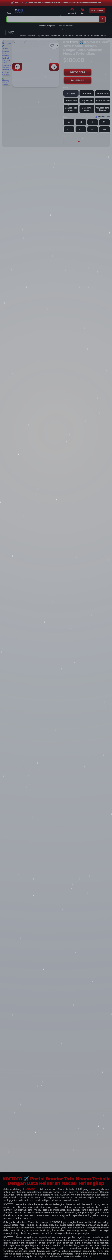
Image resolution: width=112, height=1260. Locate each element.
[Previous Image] (17, 67)
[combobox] (53, 19)
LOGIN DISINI (77, 80)
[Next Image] (54, 67)
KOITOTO (30, 1189)
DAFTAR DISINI (77, 72)
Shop (9, 13)
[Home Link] (22, 11)
